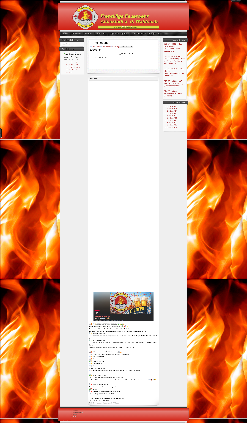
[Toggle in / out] (236, 1)
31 (72, 72)
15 (67, 67)
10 (72, 65)
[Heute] (115, 46)
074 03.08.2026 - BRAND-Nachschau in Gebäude (173, 93)
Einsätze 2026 (172, 106)
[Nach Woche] (105, 46)
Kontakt (74, 416)
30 (69, 72)
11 (74, 65)
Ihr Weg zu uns (153, 34)
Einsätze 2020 (172, 120)
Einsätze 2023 (172, 113)
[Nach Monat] (95, 46)
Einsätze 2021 (172, 118)
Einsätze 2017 (172, 127)
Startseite (64, 34)
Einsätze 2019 (172, 122)
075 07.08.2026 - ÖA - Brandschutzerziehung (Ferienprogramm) (173, 83)
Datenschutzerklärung (78, 412)
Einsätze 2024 (172, 111)
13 (79, 65)
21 (64, 70)
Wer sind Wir (100, 34)
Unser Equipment (138, 34)
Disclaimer (75, 414)
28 (64, 72)
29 (67, 72)
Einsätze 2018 (172, 125)
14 (64, 67)
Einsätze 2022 (172, 115)
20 (79, 67)
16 (69, 67)
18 (74, 67)
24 (72, 70)
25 (74, 70)
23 (69, 70)
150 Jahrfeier (76, 34)
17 (72, 67)
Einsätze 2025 (172, 109)
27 (79, 70)
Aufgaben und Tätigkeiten (118, 34)
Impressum (75, 410)
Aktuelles (88, 34)
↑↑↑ (181, 411)
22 (67, 70)
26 (77, 70)
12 (77, 65)
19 (77, 67)
